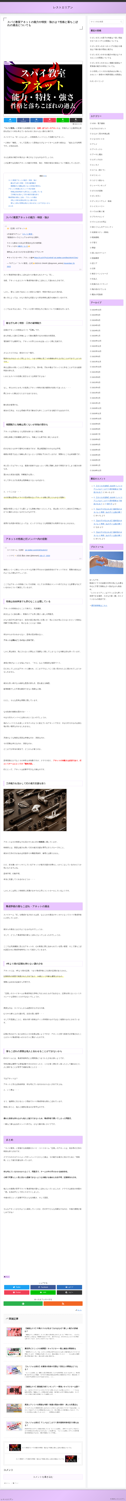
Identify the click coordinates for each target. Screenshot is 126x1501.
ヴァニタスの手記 (99, 222)
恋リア (94, 263)
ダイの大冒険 (97, 191)
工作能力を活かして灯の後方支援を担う (25, 194)
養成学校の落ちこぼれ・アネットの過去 (22, 197)
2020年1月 (96, 465)
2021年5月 (96, 382)
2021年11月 (96, 362)
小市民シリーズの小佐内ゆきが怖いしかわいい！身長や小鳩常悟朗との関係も (106, 72)
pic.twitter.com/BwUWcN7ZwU (66, 258)
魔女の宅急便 (97, 294)
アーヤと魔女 (97, 154)
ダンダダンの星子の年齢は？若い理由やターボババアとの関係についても (106, 39)
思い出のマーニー (99, 253)
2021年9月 (96, 372)
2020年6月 (96, 439)
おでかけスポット (99, 129)
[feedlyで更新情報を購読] (23, 1303)
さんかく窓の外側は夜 (101, 134)
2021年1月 (96, 403)
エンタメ (95, 165)
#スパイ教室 (27, 234)
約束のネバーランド (100, 284)
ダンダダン (96, 196)
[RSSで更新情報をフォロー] (63, 1303)
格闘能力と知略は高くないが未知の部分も (26, 186)
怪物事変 (95, 258)
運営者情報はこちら (99, 606)
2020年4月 (96, 450)
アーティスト (97, 149)
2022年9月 (96, 356)
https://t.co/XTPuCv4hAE (44, 258)
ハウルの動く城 (98, 211)
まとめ (10, 206)
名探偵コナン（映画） (101, 232)
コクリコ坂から (98, 180)
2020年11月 (96, 413)
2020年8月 (96, 429)
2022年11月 (96, 346)
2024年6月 (96, 320)
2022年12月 (96, 341)
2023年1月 (96, 336)
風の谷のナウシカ (99, 289)
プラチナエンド (98, 217)
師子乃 (109, 504)
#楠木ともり (22, 246)
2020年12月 (96, 408)
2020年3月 (96, 455)
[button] (121, 22)
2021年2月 (96, 398)
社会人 (94, 279)
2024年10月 (96, 310)
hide (45, 176)
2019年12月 (96, 470)
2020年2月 (96, 460)
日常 (93, 269)
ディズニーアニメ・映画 (101, 201)
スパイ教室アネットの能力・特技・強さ (22, 180)
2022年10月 (96, 351)
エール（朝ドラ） (99, 170)
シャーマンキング (99, 186)
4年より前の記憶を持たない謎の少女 (24, 200)
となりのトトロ (98, 139)
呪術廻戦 (95, 237)
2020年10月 (96, 419)
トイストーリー (98, 206)
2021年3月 (96, 393)
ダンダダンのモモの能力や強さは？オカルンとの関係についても (106, 56)
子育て (94, 243)
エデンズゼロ (97, 160)
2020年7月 (96, 434)
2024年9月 (96, 315)
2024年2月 (96, 331)
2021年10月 (96, 367)
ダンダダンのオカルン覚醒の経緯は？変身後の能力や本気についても (106, 64)
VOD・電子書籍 (98, 123)
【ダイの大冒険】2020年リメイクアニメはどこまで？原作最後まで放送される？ (108, 489)
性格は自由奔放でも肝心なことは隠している (26, 192)
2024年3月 (96, 325)
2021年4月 (96, 388)
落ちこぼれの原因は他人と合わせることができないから (30, 203)
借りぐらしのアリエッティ (102, 227)
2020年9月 (96, 424)
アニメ (7, 1276)
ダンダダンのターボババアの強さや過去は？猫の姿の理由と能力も (106, 47)
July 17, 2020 (44, 556)
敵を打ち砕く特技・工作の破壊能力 (23, 183)
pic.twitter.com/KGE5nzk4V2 (36, 550)
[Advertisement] (43, 45)
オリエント (96, 175)
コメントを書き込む (43, 1477)
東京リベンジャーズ (100, 274)
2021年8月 (96, 377)
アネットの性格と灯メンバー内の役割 (21, 189)
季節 (93, 248)
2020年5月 (96, 445)
